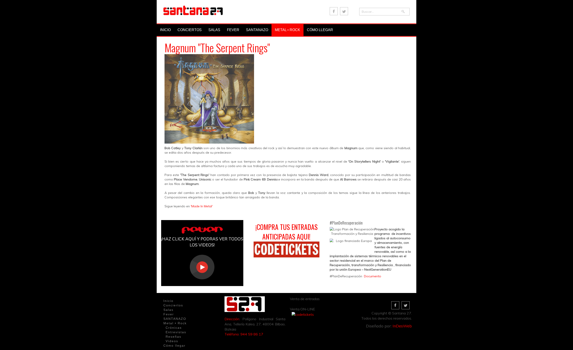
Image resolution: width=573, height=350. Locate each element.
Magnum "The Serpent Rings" (217, 47)
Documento (372, 276)
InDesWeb (402, 326)
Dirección (231, 319)
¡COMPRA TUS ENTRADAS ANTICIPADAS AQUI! (286, 232)
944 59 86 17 (251, 334)
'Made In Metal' (202, 206)
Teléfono (231, 334)
